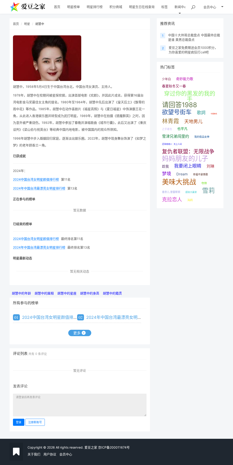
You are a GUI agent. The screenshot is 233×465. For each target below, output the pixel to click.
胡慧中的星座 (66, 293)
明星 (27, 24)
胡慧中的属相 (44, 293)
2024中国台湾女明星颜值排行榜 (36, 179)
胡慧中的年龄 (21, 293)
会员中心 (65, 454)
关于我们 (34, 454)
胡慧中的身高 (89, 293)
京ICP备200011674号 (114, 447)
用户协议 (49, 454)
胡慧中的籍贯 (112, 293)
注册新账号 (35, 422)
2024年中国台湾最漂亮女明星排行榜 (39, 188)
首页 (16, 24)
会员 (209, 7)
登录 (18, 422)
